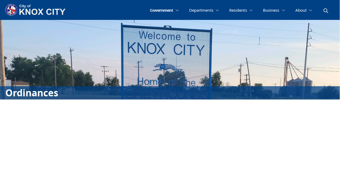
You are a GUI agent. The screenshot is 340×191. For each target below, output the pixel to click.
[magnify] (325, 10)
